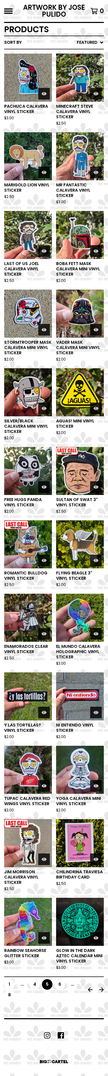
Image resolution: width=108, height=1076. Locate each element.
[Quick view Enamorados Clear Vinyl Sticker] (44, 634)
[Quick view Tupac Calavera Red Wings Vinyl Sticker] (44, 786)
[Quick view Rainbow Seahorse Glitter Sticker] (44, 938)
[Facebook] (60, 1035)
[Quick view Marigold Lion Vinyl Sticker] (44, 172)
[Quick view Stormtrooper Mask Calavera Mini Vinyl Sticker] (44, 330)
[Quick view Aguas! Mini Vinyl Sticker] (96, 408)
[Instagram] (47, 1035)
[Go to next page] (101, 989)
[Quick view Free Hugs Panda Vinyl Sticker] (44, 487)
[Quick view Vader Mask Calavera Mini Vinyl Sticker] (96, 330)
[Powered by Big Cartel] (54, 1061)
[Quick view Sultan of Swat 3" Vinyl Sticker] (96, 487)
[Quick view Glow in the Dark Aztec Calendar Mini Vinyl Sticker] (96, 938)
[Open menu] (8, 11)
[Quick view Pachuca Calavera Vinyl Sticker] (44, 94)
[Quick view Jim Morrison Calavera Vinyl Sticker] (44, 859)
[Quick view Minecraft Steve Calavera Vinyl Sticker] (96, 94)
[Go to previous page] (90, 989)
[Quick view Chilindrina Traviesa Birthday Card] (96, 859)
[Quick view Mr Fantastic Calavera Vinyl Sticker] (96, 172)
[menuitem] (54, 42)
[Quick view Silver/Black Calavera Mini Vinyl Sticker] (44, 408)
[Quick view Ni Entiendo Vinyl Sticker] (96, 712)
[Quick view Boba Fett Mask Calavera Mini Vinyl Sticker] (96, 251)
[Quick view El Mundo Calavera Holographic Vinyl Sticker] (96, 634)
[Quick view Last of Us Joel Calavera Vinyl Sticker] (44, 251)
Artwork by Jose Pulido (54, 11)
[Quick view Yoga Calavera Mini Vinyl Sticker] (96, 786)
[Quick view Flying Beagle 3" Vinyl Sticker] (96, 560)
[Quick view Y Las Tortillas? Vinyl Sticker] (44, 712)
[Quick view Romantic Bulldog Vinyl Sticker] (44, 560)
